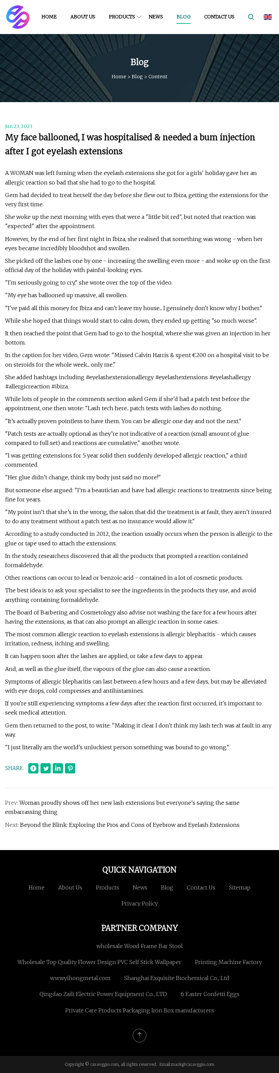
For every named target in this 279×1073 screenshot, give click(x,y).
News (156, 17)
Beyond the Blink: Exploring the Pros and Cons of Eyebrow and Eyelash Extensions (130, 824)
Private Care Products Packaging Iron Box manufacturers (139, 1010)
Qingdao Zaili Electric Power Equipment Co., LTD (103, 994)
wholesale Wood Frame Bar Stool (139, 946)
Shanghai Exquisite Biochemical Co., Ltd (176, 978)
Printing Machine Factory (228, 962)
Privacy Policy (139, 903)
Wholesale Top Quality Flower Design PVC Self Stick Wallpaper (99, 962)
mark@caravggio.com (192, 1064)
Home (49, 17)
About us (82, 17)
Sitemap (239, 887)
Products (122, 17)
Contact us (219, 17)
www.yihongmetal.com (80, 978)
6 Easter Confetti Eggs (210, 994)
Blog (184, 17)
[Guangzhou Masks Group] (18, 17)
